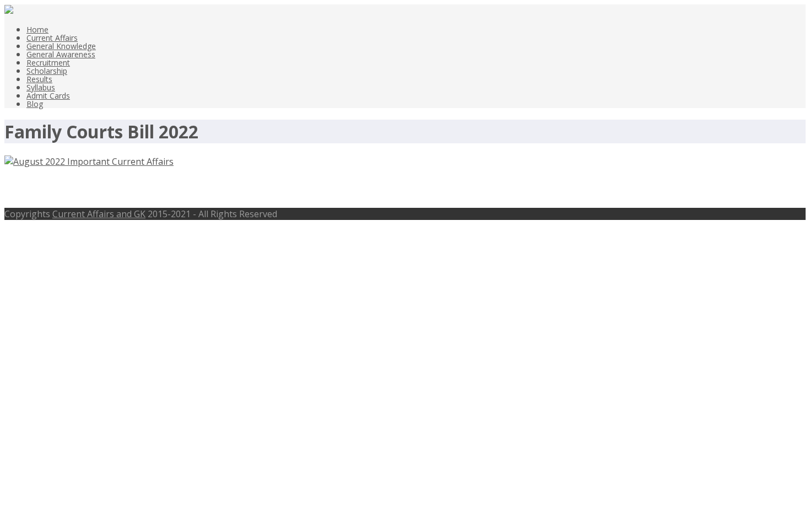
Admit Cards (48, 95)
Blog (34, 104)
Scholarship (46, 71)
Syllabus (40, 87)
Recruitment (48, 62)
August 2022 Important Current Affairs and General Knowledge (213, 188)
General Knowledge (61, 46)
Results (39, 79)
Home (37, 29)
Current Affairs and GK (98, 214)
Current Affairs (52, 38)
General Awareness (60, 54)
